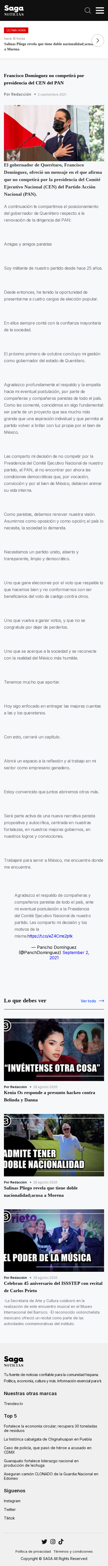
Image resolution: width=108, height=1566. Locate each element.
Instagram (12, 1501)
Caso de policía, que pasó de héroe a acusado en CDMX (47, 1450)
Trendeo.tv (13, 1403)
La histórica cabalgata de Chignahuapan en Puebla (48, 1439)
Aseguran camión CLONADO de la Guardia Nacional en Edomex (51, 1476)
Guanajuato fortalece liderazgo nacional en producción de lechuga (41, 1463)
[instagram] (44, 1541)
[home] (14, 10)
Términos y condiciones (73, 1551)
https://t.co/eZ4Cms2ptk (50, 936)
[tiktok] (60, 1541)
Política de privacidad (33, 1551)
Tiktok (9, 1518)
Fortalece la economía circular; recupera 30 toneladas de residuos (50, 1428)
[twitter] (52, 1541)
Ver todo (88, 1001)
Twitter (10, 1509)
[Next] (97, 40)
